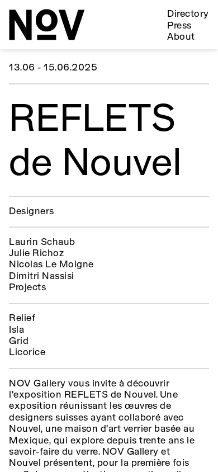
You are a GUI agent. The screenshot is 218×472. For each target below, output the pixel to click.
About (181, 37)
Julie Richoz (36, 253)
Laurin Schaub (42, 242)
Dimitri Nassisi (41, 276)
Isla (16, 330)
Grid (19, 341)
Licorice (27, 352)
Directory (187, 14)
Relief (22, 318)
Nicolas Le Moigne (51, 265)
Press (179, 26)
